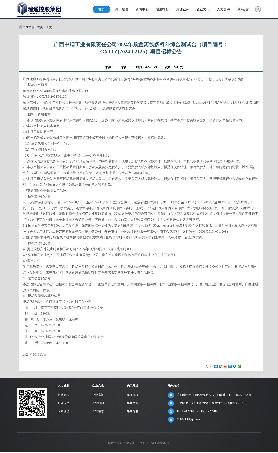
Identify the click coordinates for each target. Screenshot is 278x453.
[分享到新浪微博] (225, 366)
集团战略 (132, 403)
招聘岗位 (63, 394)
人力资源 (223, 9)
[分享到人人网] (234, 366)
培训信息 (63, 403)
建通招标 (162, 9)
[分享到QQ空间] (220, 366)
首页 (101, 9)
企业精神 (98, 403)
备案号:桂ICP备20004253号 (154, 442)
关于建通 (121, 9)
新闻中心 (142, 9)
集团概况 (132, 394)
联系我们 (243, 9)
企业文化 (203, 9)
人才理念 (63, 411)
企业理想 (98, 411)
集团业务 (182, 9)
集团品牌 (132, 411)
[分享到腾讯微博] (230, 366)
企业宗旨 (98, 394)
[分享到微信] (239, 366)
